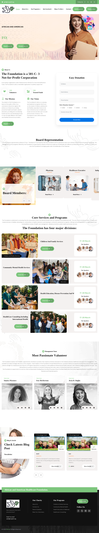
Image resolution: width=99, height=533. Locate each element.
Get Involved (47, 9)
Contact (68, 9)
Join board (78, 9)
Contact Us (36, 507)
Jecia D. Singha (74, 380)
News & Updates (37, 509)
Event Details (46, 248)
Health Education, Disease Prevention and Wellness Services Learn (65, 293)
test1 (37, 454)
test (70, 454)
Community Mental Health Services (16, 267)
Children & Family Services (60, 504)
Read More (7, 46)
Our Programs (35, 9)
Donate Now (91, 9)
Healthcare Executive (76, 170)
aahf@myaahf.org (9, 2)
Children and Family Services (51, 241)
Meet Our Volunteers (38, 512)
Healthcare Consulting (59, 512)
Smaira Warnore (10, 380)
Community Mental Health (60, 507)
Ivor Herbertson (42, 380)
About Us (25, 9)
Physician (48, 170)
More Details (55, 466)
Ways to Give (58, 9)
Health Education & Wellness (61, 509)
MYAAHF (8, 529)
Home (18, 9)
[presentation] (24, 201)
